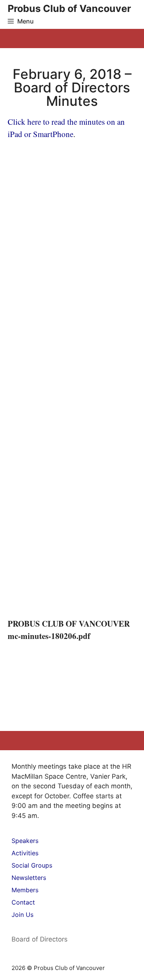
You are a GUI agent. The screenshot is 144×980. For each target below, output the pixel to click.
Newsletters (29, 877)
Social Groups (32, 865)
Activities (25, 853)
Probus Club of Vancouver (69, 8)
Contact (23, 902)
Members (25, 890)
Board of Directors (40, 939)
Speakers (25, 841)
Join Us (22, 914)
